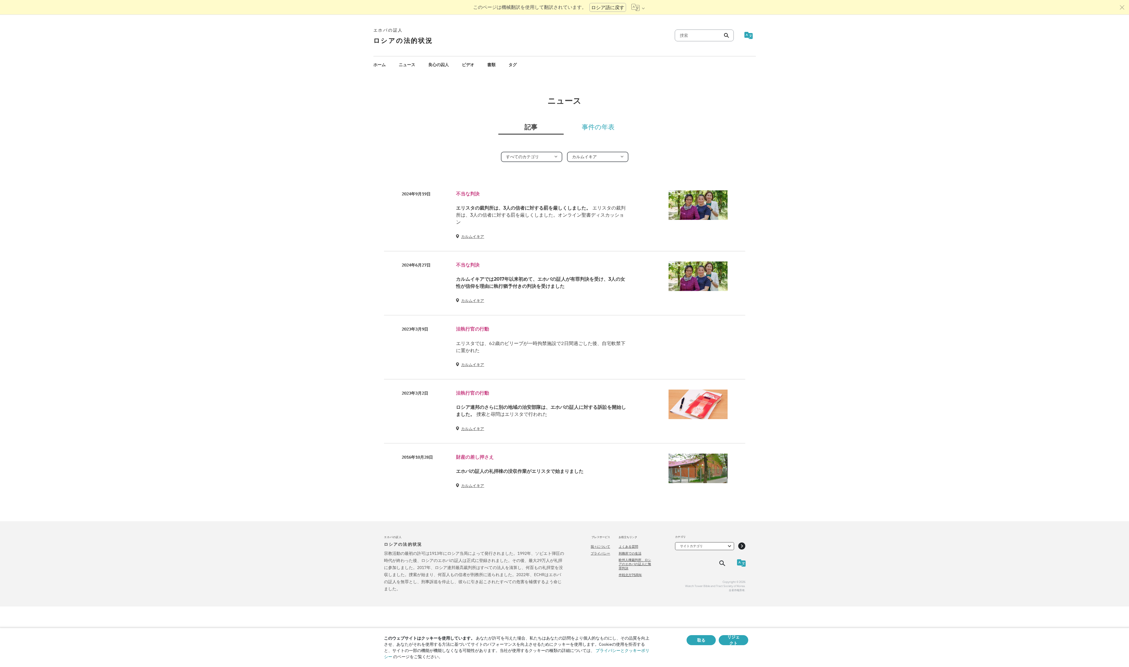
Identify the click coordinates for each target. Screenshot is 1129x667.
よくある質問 (628, 547)
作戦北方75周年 (630, 575)
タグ (513, 64)
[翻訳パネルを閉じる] (1122, 7)
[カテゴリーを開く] (741, 546)
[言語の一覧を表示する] (638, 7)
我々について (600, 547)
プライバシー (600, 553)
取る (701, 640)
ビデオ (468, 64)
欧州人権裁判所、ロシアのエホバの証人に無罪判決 (635, 564)
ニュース (407, 64)
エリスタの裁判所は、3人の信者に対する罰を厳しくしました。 (540, 215)
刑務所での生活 (630, 553)
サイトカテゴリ (691, 546)
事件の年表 (598, 127)
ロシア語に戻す (607, 7)
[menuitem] (379, 64)
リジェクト (733, 640)
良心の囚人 (438, 64)
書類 (491, 64)
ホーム (379, 64)
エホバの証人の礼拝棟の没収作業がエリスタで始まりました (520, 471)
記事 (531, 127)
